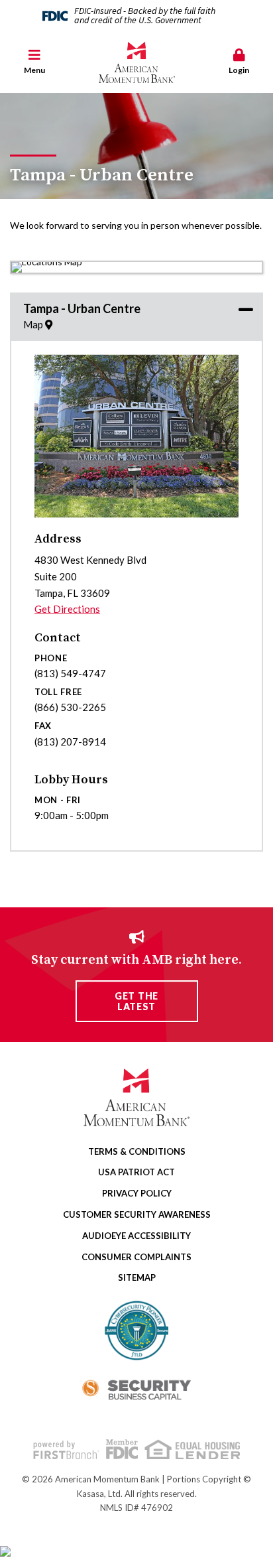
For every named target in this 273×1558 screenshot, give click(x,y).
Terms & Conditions (137, 1151)
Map (34, 324)
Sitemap (137, 1277)
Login (239, 70)
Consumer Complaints (136, 1257)
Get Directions (67, 609)
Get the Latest (136, 1000)
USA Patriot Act (136, 1172)
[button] (34, 62)
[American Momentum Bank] (136, 62)
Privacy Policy (137, 1193)
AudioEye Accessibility (136, 1235)
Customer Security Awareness (137, 1214)
